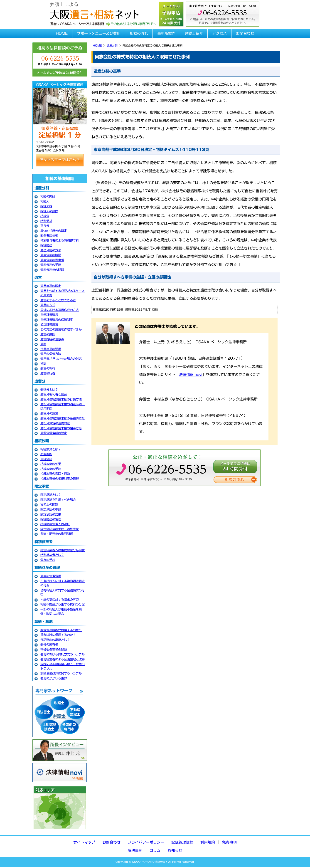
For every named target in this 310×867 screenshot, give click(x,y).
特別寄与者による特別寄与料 (59, 240)
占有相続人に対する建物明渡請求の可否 (62, 583)
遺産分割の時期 (50, 255)
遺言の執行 (47, 368)
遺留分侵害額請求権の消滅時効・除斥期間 (62, 406)
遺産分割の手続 (50, 264)
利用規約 (207, 842)
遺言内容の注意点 (52, 339)
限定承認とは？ (50, 494)
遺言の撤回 (47, 334)
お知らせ (175, 850)
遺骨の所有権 (49, 644)
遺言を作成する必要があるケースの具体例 (62, 293)
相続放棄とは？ (50, 449)
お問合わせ (245, 33)
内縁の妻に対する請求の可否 (59, 599)
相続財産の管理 (50, 519)
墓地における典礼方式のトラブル (62, 654)
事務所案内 (166, 33)
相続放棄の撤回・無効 (55, 473)
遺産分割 (112, 45)
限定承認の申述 (50, 509)
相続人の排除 (49, 211)
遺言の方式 (47, 305)
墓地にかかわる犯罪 (53, 678)
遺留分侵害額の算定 (53, 433)
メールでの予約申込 (171, 13)
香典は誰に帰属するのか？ (58, 634)
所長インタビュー (59, 750)
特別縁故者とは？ (52, 554)
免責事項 (229, 842)
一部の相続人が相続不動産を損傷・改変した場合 (61, 611)
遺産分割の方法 (50, 250)
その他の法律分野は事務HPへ (131, 24)
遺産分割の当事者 (52, 260)
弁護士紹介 (194, 33)
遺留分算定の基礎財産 (55, 423)
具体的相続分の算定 (53, 230)
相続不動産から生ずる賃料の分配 (62, 604)
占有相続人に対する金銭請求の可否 (62, 592)
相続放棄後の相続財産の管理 (59, 478)
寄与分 (44, 225)
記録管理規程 (182, 842)
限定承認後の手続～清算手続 (59, 529)
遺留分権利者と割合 (53, 394)
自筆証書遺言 (49, 314)
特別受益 (46, 221)
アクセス (219, 33)
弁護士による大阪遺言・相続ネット (93, 9)
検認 (43, 363)
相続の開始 (47, 196)
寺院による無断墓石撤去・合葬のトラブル (62, 666)
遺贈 (43, 344)
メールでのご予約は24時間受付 (235, 466)
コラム (155, 850)
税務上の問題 (49, 504)
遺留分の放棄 (49, 413)
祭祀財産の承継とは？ (55, 639)
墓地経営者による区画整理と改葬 (62, 659)
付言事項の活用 (50, 349)
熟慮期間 (46, 454)
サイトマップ (84, 842)
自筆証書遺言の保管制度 (56, 319)
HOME (62, 33)
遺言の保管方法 (50, 353)
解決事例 (135, 850)
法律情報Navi (59, 772)
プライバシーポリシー (146, 842)
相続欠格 (46, 206)
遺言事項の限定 (50, 285)
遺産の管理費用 (50, 576)
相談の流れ (139, 33)
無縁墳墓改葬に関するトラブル (61, 673)
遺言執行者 (47, 373)
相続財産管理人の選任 (55, 524)
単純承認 (46, 459)
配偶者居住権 (49, 235)
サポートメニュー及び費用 (99, 33)
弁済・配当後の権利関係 (56, 533)
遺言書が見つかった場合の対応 (61, 358)
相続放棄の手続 (50, 468)
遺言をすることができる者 (58, 300)
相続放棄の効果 (50, 463)
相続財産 (46, 245)
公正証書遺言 (49, 324)
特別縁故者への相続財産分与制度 (62, 550)
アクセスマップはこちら (60, 160)
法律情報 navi (190, 374)
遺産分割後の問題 (52, 269)
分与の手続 (47, 559)
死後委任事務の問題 (53, 649)
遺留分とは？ (49, 389)
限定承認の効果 (50, 514)
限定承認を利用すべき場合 (58, 499)
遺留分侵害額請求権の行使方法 (61, 399)
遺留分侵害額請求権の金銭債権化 (62, 418)
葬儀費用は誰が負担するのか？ (61, 630)
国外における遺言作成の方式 (59, 310)
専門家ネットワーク (59, 711)
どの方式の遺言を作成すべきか (61, 329)
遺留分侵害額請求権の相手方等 (61, 428)
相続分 (44, 216)
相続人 (44, 201)
